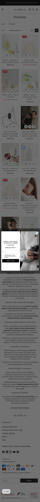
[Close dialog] (37, 233)
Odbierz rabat (10, 260)
